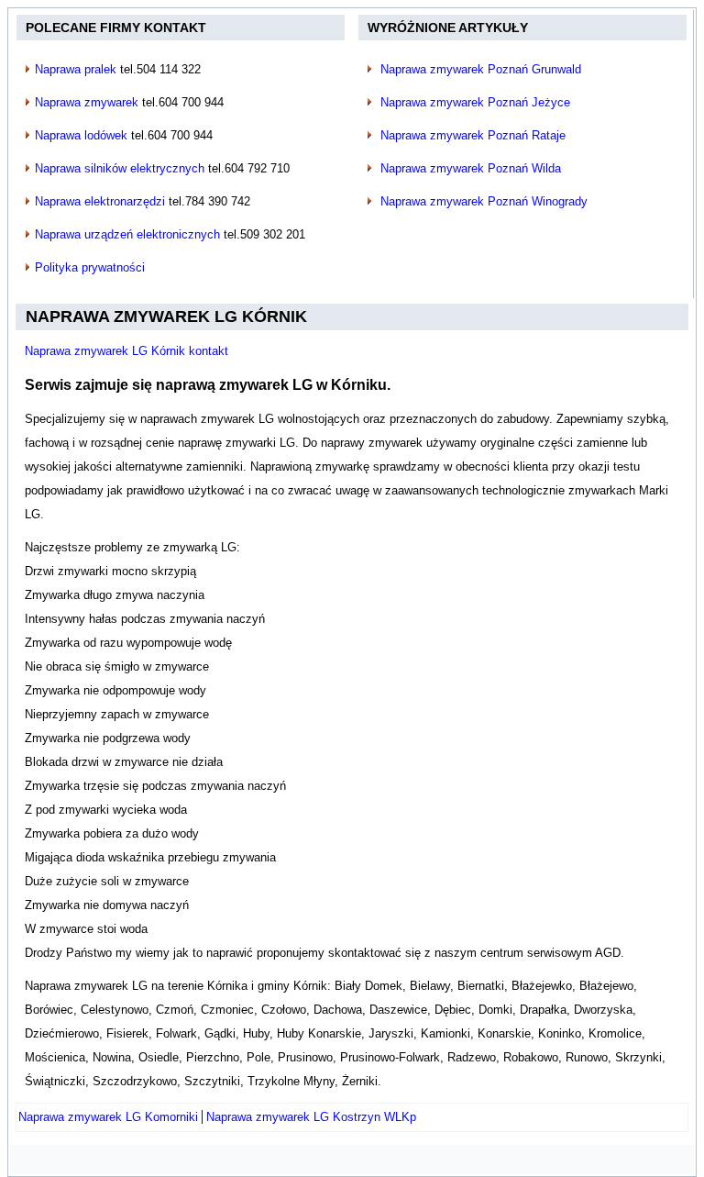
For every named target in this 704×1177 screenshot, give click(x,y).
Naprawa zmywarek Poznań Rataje (473, 135)
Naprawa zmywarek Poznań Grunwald (480, 69)
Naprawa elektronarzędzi (100, 201)
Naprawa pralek (75, 69)
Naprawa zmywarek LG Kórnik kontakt (126, 351)
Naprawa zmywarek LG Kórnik (166, 316)
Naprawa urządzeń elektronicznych (127, 234)
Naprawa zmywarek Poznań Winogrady (484, 201)
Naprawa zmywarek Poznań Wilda (470, 168)
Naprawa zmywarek (86, 102)
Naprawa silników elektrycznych (119, 168)
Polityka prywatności (90, 267)
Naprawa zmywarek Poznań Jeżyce (475, 102)
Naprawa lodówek (81, 135)
